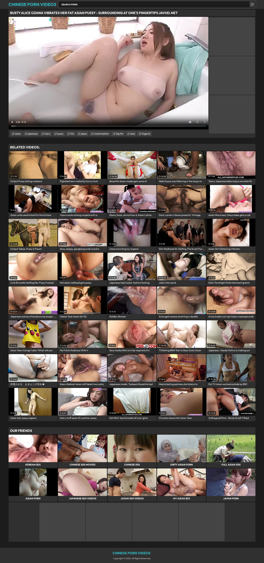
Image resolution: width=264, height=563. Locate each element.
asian (18, 133)
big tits (119, 133)
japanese (33, 133)
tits (72, 133)
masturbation (101, 133)
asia (132, 133)
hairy (47, 133)
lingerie (146, 133)
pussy (60, 133)
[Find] (252, 4)
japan (84, 133)
